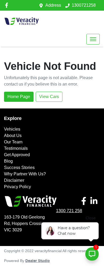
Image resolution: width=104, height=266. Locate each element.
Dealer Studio (37, 261)
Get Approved (17, 154)
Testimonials (16, 148)
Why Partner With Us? (25, 174)
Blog (8, 161)
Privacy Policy (17, 186)
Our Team (13, 142)
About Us (13, 135)
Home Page (18, 96)
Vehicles (12, 129)
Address (53, 5)
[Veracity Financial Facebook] (7, 5)
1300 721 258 (69, 210)
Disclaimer (14, 180)
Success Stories (19, 167)
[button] (93, 39)
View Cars (49, 96)
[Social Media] (85, 201)
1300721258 (84, 5)
